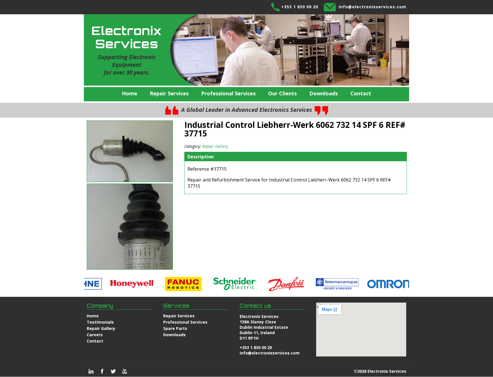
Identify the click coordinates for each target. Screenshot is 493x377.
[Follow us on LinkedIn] (91, 371)
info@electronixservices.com (372, 6)
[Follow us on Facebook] (102, 371)
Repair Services (169, 93)
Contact (360, 93)
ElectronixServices (127, 37)
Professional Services (228, 93)
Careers (95, 334)
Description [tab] (200, 157)
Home (129, 93)
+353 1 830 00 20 (299, 6)
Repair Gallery (215, 146)
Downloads (323, 93)
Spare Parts (175, 328)
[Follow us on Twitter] (113, 371)
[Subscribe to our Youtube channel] (124, 371)
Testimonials (100, 322)
